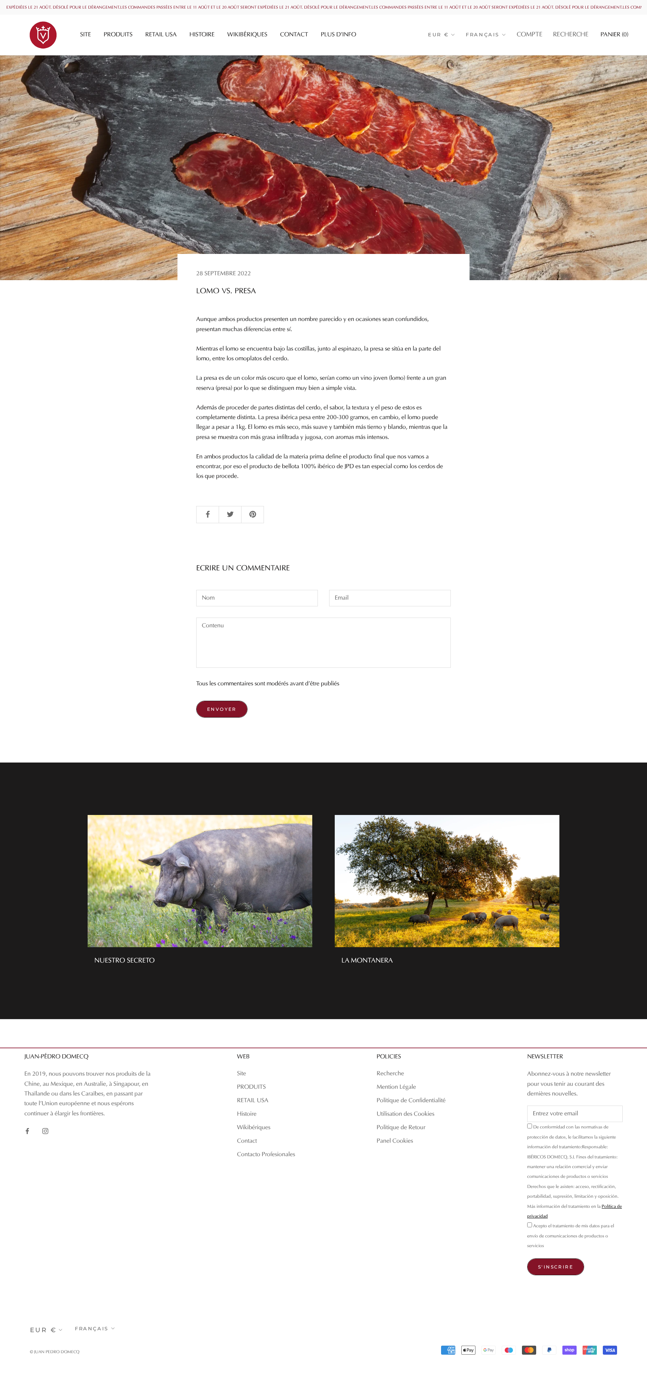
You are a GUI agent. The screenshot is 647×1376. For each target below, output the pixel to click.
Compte (530, 34)
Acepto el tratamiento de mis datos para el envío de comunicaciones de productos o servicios (570, 1236)
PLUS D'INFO (338, 35)
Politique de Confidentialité (411, 1101)
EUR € (438, 34)
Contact (294, 35)
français (482, 34)
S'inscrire (555, 1267)
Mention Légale (396, 1087)
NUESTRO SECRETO (124, 960)
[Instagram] (45, 1131)
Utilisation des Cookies (405, 1114)
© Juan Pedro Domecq (54, 1352)
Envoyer (222, 709)
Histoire (202, 35)
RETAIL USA (161, 35)
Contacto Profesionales (266, 1155)
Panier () (614, 35)
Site (85, 35)
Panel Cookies (395, 1141)
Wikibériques (247, 35)
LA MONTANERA (367, 960)
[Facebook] (27, 1131)
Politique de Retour (401, 1128)
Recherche (571, 34)
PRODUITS (118, 35)
